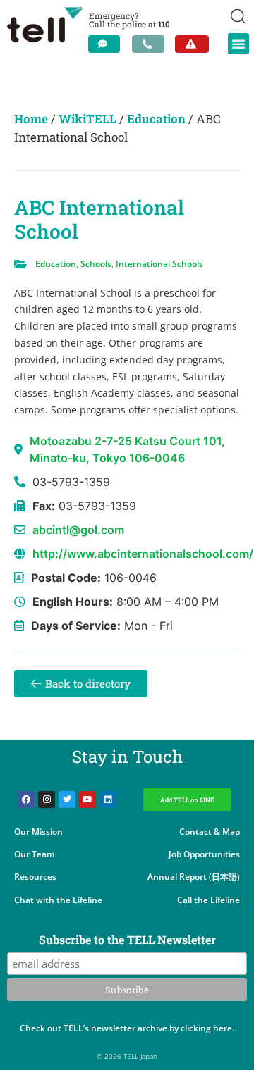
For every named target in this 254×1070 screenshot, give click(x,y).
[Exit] (192, 44)
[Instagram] (46, 799)
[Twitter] (67, 799)
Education (156, 119)
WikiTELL (87, 119)
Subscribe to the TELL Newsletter (127, 940)
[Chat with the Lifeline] (104, 44)
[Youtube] (87, 799)
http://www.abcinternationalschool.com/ (142, 554)
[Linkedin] (107, 799)
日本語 (224, 877)
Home (31, 119)
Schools (95, 264)
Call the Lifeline (208, 900)
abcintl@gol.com (78, 530)
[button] (238, 43)
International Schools (159, 264)
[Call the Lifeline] (148, 44)
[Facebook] (26, 799)
